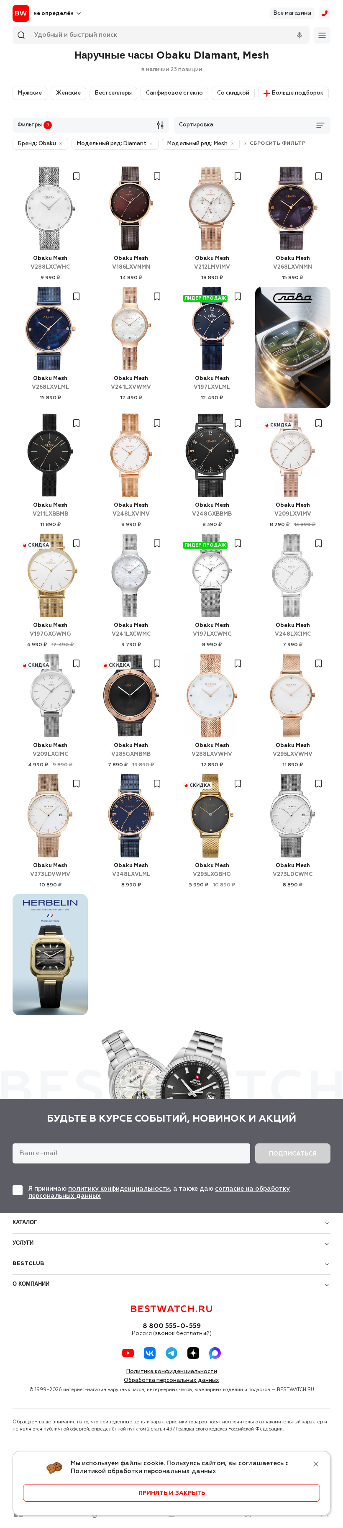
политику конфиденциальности (119, 1189)
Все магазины (292, 13)
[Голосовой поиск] (299, 35)
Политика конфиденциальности (171, 1371)
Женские (68, 93)
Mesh (50, 263)
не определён (53, 13)
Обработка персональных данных (171, 1380)
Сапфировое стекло (174, 93)
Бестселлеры (113, 93)
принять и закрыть (171, 1493)
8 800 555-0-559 (172, 1326)
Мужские (30, 93)
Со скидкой (233, 93)
